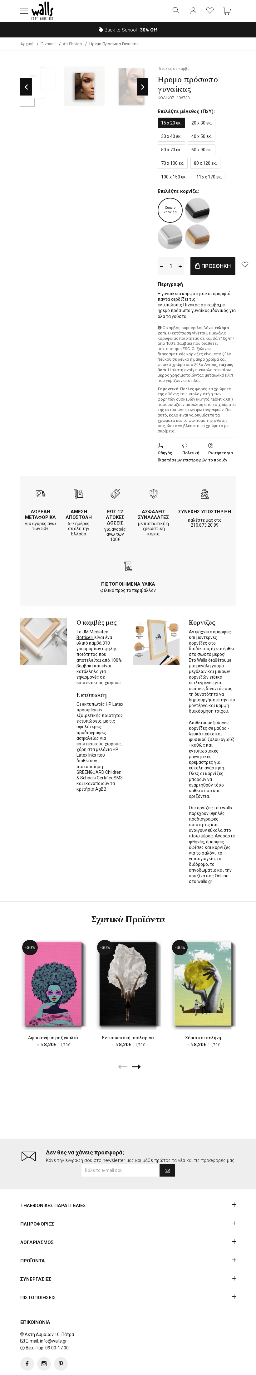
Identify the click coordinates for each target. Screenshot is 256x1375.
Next (142, 87)
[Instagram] (44, 1364)
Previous (26, 87)
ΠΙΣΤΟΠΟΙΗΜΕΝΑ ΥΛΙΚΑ (128, 584)
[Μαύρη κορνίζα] (197, 210)
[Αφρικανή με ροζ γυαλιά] (53, 983)
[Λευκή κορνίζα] (170, 236)
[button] (24, 11)
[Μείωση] (162, 266)
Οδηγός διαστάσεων (170, 456)
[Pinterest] (61, 1364)
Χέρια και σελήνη (203, 1037)
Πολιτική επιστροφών (194, 456)
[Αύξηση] (180, 266)
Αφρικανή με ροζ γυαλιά (53, 1037)
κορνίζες (198, 643)
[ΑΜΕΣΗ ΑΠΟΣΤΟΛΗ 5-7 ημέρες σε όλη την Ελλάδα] (78, 494)
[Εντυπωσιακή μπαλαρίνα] (128, 983)
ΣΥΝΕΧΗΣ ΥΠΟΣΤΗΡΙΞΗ (204, 511)
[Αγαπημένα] (210, 11)
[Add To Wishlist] (245, 264)
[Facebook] (27, 1364)
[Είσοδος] (193, 11)
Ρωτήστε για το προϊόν (220, 456)
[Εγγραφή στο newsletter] (167, 1170)
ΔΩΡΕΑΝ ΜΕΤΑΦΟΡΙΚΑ (40, 514)
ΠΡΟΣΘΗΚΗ (215, 266)
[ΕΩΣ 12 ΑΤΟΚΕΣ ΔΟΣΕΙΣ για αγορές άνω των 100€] (115, 494)
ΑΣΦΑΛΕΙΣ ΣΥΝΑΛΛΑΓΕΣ (153, 514)
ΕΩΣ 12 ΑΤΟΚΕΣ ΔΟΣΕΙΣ (115, 517)
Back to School (130, 30)
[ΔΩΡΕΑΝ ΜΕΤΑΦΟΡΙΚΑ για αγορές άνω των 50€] (40, 494)
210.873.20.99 (205, 525)
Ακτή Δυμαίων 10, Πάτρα (49, 1334)
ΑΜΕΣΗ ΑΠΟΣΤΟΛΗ (79, 514)
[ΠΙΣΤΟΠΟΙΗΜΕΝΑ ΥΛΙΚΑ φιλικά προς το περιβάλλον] (128, 567)
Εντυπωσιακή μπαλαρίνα (128, 1037)
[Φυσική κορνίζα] (197, 236)
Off (147, 30)
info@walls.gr (53, 1340)
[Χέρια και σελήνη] (203, 983)
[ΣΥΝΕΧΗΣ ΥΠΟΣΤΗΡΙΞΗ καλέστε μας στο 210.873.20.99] (204, 494)
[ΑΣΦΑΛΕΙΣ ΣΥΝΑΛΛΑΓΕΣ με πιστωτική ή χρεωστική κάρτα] (153, 494)
